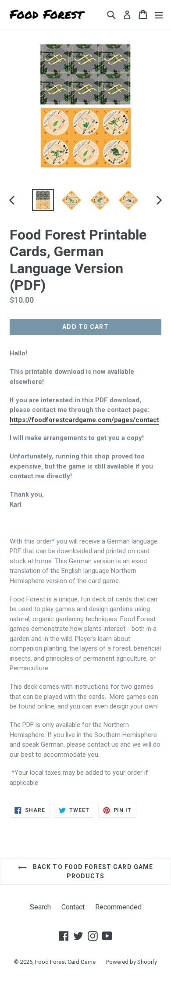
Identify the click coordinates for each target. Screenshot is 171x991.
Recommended (118, 907)
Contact (73, 907)
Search (40, 907)
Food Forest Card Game (65, 962)
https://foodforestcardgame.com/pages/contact (84, 420)
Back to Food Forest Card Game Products (92, 871)
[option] (42, 200)
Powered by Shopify (131, 962)
